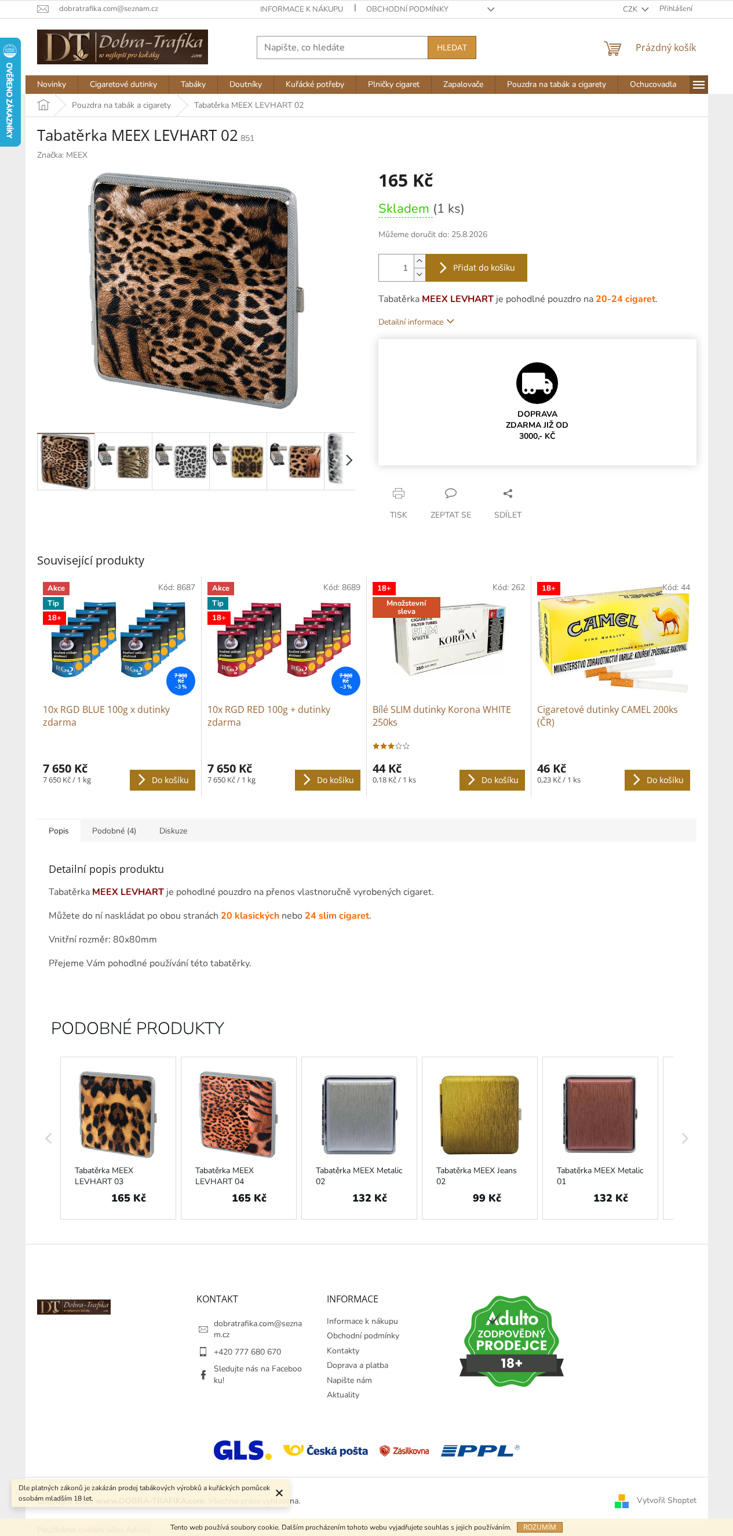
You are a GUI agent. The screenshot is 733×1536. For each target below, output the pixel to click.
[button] (48, 1138)
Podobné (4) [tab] (114, 830)
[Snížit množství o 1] (419, 274)
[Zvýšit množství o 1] (419, 261)
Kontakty (343, 1350)
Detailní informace (410, 321)
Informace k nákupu (301, 9)
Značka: (62, 155)
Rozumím (539, 1527)
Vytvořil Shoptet (666, 1500)
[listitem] (118, 1138)
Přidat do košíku (484, 267)
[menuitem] (51, 84)
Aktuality (343, 1394)
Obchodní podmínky (407, 9)
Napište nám (349, 1380)
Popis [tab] (59, 830)
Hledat (452, 47)
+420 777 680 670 (247, 1351)
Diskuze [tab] (173, 830)
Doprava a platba (357, 1365)
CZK (631, 9)
